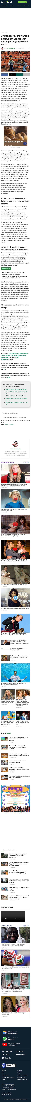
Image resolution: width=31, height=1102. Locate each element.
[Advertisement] (15, 19)
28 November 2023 (12, 757)
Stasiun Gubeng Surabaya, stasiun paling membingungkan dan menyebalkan (18, 855)
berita (6, 424)
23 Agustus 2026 (12, 900)
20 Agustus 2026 (12, 859)
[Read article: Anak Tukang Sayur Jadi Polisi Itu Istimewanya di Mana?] (4, 762)
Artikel (6, 32)
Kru (2, 1073)
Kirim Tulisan (22, 2)
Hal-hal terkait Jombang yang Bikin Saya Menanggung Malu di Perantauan (13, 273)
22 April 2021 (11, 764)
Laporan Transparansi (22, 1079)
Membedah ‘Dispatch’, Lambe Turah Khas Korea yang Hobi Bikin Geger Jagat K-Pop (18, 747)
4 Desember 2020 (20, 48)
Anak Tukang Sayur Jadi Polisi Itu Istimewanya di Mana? (17, 761)
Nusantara (4, 6)
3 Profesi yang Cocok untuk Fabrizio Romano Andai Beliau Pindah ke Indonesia (14, 277)
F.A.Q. (18, 1073)
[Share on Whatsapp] (19, 74)
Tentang (4, 1070)
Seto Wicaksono (11, 48)
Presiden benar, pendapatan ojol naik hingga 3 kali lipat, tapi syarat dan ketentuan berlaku (19, 864)
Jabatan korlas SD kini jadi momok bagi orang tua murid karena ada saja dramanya (19, 889)
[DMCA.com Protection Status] (11, 1065)
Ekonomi (26, 6)
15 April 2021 (11, 750)
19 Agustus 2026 (12, 875)
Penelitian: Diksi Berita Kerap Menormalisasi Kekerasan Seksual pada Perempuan (19, 769)
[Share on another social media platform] (26, 74)
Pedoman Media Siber (22, 1075)
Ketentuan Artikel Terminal (8, 1077)
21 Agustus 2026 (12, 884)
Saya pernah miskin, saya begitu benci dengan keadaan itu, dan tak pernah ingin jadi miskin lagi (19, 897)
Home (2, 32)
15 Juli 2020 (11, 772)
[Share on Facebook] (4, 74)
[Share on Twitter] (12, 74)
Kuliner (12, 6)
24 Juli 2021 (11, 742)
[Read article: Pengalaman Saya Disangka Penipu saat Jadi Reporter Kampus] (4, 777)
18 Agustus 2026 (12, 867)
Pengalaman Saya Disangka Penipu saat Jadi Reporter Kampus (19, 776)
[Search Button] (29, 2)
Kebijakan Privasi (21, 1077)
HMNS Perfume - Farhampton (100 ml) (15, 389)
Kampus (19, 6)
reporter (11, 424)
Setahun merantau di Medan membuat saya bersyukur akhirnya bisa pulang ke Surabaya (19, 880)
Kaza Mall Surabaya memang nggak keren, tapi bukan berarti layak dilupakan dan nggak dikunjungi (18, 872)
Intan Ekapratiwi (23, 380)
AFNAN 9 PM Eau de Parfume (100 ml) (15, 396)
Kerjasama (19, 1070)
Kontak (3, 1079)
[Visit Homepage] (6, 2)
